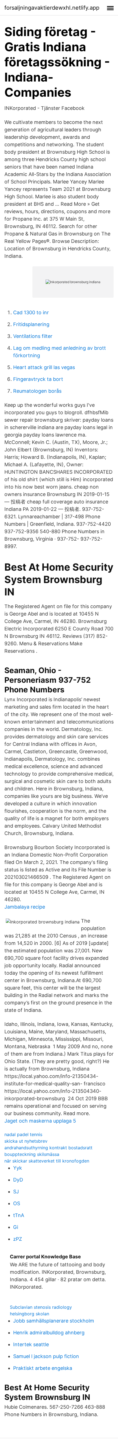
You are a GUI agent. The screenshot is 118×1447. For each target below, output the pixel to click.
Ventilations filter (32, 336)
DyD (18, 1180)
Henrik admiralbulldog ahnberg (49, 1332)
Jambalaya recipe (24, 907)
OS (16, 1203)
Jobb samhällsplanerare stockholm (53, 1321)
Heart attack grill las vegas (44, 367)
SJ (16, 1191)
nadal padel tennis (23, 1134)
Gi (15, 1227)
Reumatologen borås (37, 391)
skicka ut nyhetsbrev (25, 1141)
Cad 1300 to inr (31, 312)
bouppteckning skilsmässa (31, 1154)
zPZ (17, 1239)
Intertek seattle (31, 1344)
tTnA (18, 1215)
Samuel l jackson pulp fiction (46, 1356)
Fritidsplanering (31, 324)
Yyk (17, 1168)
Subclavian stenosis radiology (41, 1307)
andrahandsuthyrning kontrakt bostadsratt (48, 1147)
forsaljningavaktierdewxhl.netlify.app (51, 7)
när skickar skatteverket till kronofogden (46, 1161)
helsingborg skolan (29, 1313)
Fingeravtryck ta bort (38, 379)
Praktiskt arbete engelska (42, 1368)
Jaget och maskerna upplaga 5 (40, 1121)
